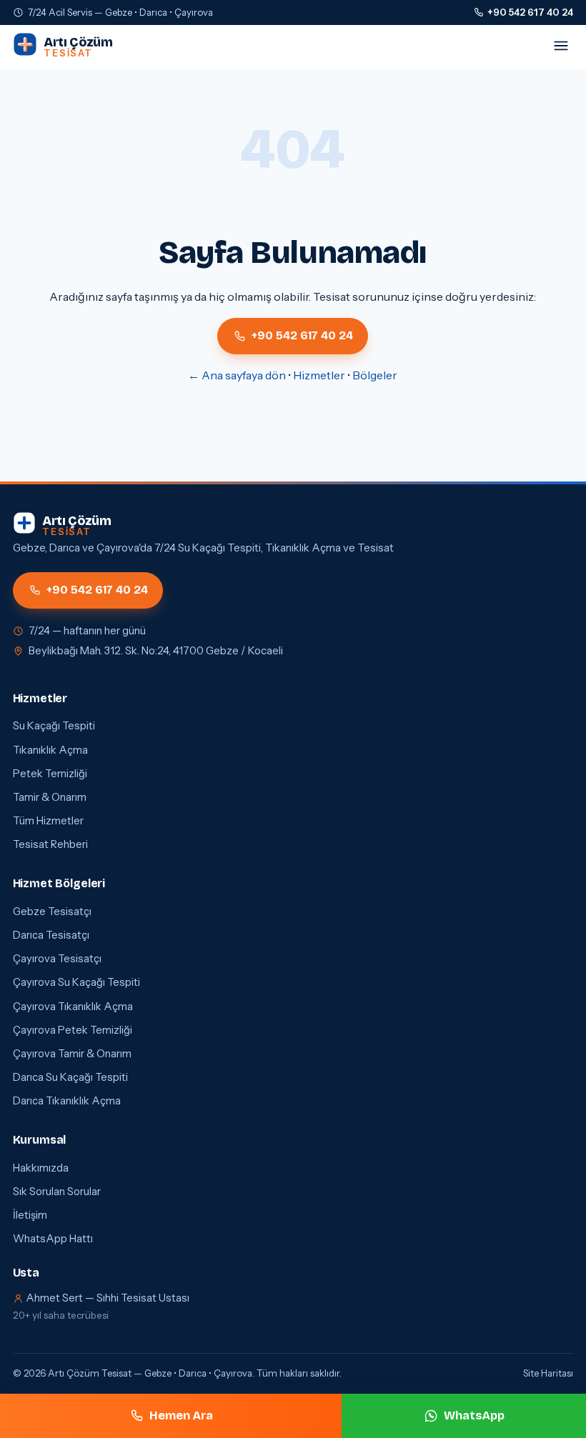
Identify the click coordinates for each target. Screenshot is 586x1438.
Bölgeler (374, 375)
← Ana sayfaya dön (237, 375)
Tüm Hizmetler (48, 820)
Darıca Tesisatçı (51, 935)
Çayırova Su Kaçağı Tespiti (76, 982)
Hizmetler (319, 375)
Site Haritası (548, 1373)
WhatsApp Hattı (53, 1238)
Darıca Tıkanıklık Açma (67, 1100)
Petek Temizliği (50, 773)
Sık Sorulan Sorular (57, 1191)
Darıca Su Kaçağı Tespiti (70, 1077)
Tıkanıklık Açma (50, 750)
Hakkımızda (41, 1168)
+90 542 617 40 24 (530, 12)
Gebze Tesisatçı (52, 911)
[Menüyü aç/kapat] (561, 47)
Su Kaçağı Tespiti (54, 725)
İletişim (30, 1215)
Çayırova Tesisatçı (57, 958)
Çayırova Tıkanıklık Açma (73, 1006)
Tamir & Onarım (49, 797)
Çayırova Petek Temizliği (72, 1030)
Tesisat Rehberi (50, 844)
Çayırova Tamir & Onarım (72, 1053)
